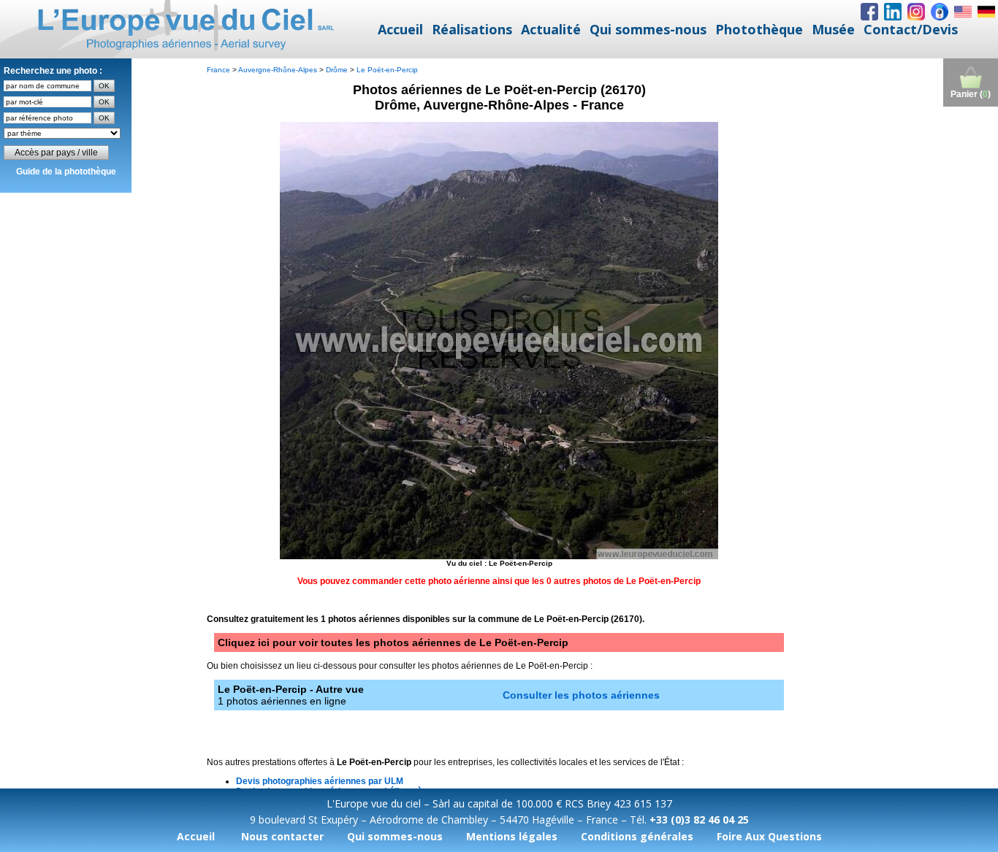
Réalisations (472, 29)
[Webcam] (939, 11)
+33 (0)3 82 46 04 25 (699, 819)
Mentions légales (511, 836)
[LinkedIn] (893, 11)
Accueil (400, 29)
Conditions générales (637, 836)
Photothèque (759, 29)
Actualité (551, 29)
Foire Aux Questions (769, 836)
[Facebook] (869, 11)
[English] (963, 11)
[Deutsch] (986, 11)
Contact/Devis (911, 29)
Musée (833, 29)
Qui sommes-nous (648, 29)
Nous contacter (282, 836)
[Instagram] (916, 11)
